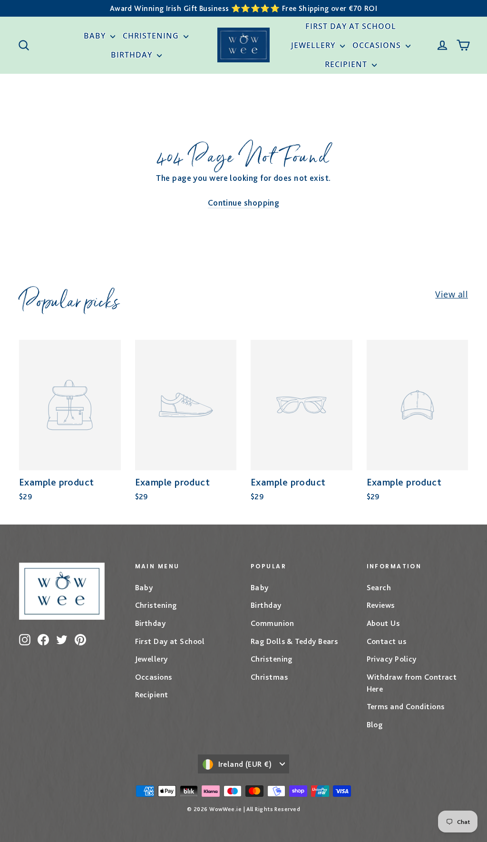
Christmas (269, 677)
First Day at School (350, 26)
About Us (383, 623)
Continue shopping (244, 203)
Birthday (133, 55)
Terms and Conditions (406, 706)
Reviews (381, 605)
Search (379, 587)
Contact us (387, 641)
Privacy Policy (392, 659)
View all (451, 294)
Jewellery (314, 45)
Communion (272, 623)
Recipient (347, 64)
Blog (375, 724)
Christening (152, 35)
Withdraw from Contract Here (412, 682)
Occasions (377, 45)
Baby (96, 35)
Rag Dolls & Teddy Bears (294, 641)
